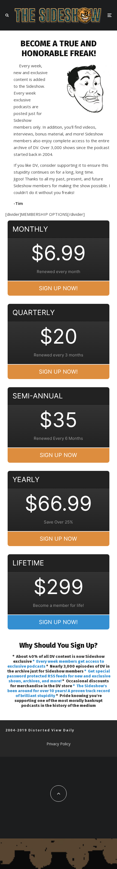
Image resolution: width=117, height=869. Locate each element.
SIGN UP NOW (58, 455)
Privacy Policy (58, 743)
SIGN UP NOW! (58, 288)
